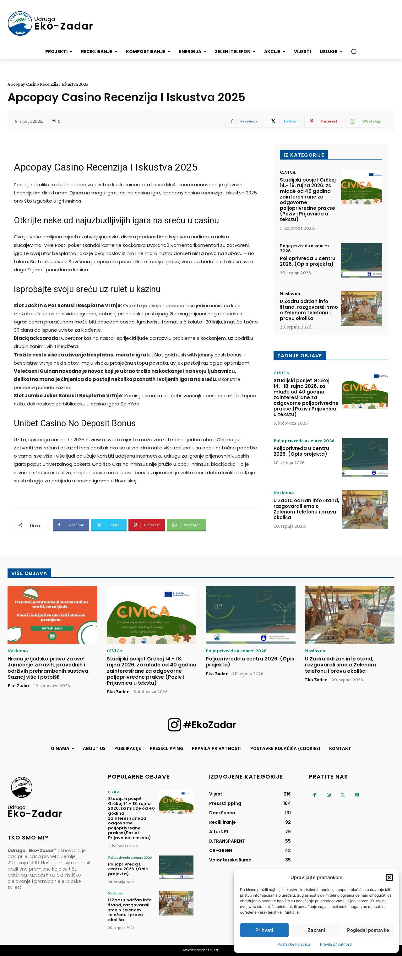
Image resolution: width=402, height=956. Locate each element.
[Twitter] (342, 795)
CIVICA (288, 172)
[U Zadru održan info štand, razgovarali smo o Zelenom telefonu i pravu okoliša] (361, 308)
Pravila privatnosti (336, 944)
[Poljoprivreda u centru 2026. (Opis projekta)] (361, 260)
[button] (389, 877)
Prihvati (264, 930)
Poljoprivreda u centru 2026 (304, 248)
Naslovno (290, 293)
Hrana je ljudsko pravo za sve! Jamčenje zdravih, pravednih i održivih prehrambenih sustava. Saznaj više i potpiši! (49, 668)
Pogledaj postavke (368, 930)
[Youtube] (356, 795)
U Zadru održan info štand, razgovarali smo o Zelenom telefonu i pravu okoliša (309, 310)
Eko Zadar (19, 685)
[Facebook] (314, 795)
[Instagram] (328, 795)
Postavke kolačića (294, 944)
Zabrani (316, 930)
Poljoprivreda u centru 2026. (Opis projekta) (307, 261)
